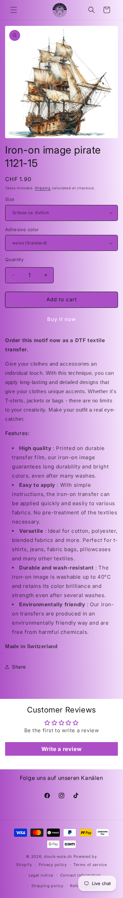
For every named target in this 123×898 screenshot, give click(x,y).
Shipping (43, 188)
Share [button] (19, 667)
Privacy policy (53, 864)
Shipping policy (47, 885)
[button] (13, 9)
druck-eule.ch (58, 856)
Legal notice (41, 875)
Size (10, 199)
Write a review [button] (61, 748)
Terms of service (90, 864)
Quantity (14, 259)
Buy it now (61, 319)
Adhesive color (22, 229)
